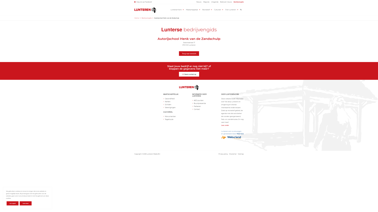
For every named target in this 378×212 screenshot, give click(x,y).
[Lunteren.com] (145, 10)
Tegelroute (169, 119)
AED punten (199, 100)
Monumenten (170, 116)
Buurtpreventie (200, 103)
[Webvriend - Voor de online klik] (232, 137)
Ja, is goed (13, 203)
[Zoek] (241, 10)
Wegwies (206, 2)
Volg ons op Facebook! (144, 2)
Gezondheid (170, 99)
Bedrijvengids (239, 2)
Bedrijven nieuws (226, 2)
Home (136, 18)
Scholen (168, 105)
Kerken (167, 102)
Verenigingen (170, 107)
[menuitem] (198, 2)
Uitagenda (214, 2)
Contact (197, 109)
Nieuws (198, 2)
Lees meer (26, 203)
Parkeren (197, 106)
